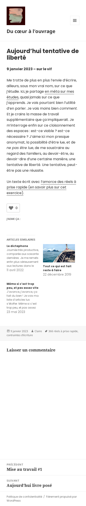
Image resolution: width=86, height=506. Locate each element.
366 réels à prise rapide (63, 331)
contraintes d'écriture (20, 335)
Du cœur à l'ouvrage (31, 31)
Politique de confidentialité (24, 497)
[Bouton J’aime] (11, 208)
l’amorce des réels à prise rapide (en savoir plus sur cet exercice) (41, 187)
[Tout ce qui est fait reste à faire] (59, 253)
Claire (38, 331)
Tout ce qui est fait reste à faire (57, 268)
